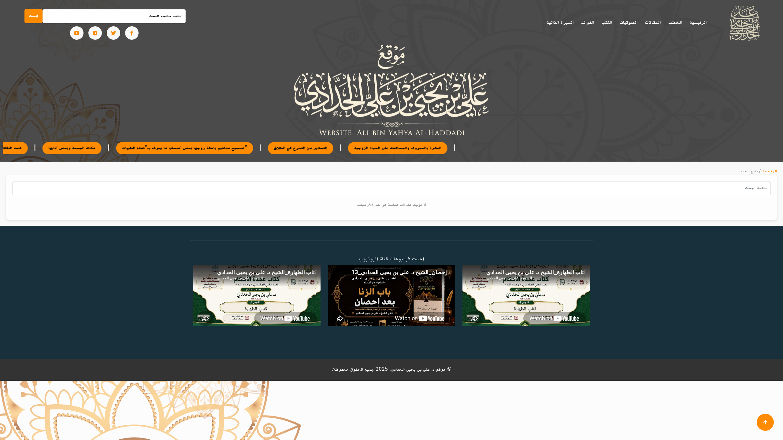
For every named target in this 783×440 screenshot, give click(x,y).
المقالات (653, 23)
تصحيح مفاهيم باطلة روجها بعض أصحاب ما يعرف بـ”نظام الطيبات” (142, 148)
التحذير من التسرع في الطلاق (258, 148)
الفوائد (587, 23)
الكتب (607, 23)
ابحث (33, 16)
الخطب (675, 23)
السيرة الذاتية (560, 23)
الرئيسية (698, 23)
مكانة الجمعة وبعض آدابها (29, 148)
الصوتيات (628, 23)
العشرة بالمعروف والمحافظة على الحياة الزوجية (355, 148)
